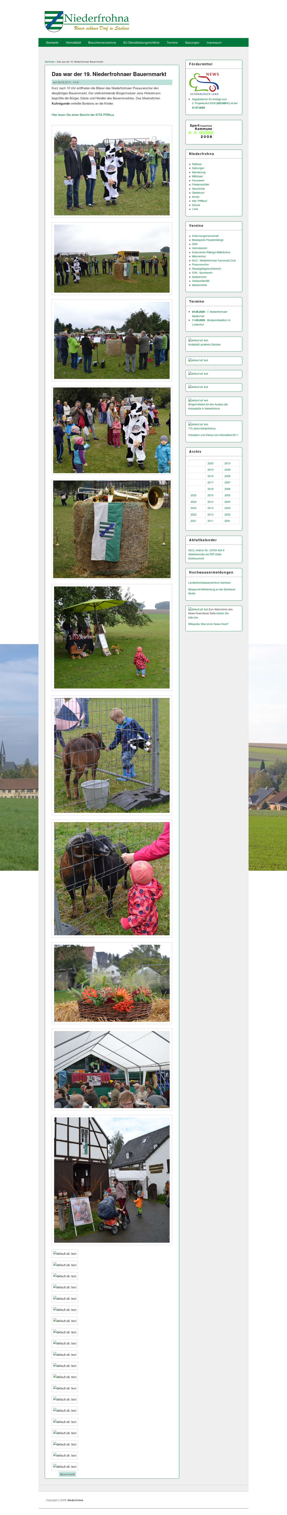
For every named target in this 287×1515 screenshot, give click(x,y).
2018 (210, 476)
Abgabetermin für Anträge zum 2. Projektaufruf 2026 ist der (215, 103)
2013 (210, 508)
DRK (194, 244)
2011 (210, 521)
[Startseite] (87, 31)
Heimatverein (199, 248)
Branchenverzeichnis (102, 42)
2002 (227, 514)
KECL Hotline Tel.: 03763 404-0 (206, 550)
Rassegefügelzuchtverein (206, 268)
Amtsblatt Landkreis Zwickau (204, 344)
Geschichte (198, 188)
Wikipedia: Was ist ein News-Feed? (208, 624)
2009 (227, 469)
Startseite (52, 42)
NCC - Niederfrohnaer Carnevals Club (214, 260)
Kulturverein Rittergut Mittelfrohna (211, 252)
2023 (193, 508)
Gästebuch (198, 192)
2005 (227, 495)
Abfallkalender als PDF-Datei (204, 554)
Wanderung (198, 172)
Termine (172, 42)
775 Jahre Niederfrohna (202, 428)
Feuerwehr (198, 180)
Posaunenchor (200, 264)
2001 (227, 521)
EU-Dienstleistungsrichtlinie (141, 42)
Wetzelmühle (199, 285)
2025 (193, 495)
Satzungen (192, 42)
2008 (227, 476)
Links (195, 209)
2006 (227, 489)
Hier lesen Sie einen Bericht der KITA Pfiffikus (83, 114)
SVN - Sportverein (202, 272)
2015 (210, 495)
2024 (193, 501)
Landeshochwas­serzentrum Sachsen (209, 582)
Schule (196, 205)
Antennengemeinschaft (205, 236)
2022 (193, 514)
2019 (210, 469)
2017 (210, 482)
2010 (227, 463)
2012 (210, 514)
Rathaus (197, 164)
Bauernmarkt (67, 1474)
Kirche (195, 196)
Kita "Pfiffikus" (200, 200)
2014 (210, 501)
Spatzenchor (199, 276)
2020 (210, 463)
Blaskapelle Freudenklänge (208, 240)
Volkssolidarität (200, 280)
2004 (227, 501)
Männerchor (199, 256)
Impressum (214, 42)
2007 (227, 482)
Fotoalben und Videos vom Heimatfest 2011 (213, 435)
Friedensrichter (200, 184)
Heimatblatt (73, 42)
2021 (193, 521)
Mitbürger (197, 176)
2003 (227, 508)
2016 (210, 489)
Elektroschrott (196, 558)
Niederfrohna (75, 1500)
